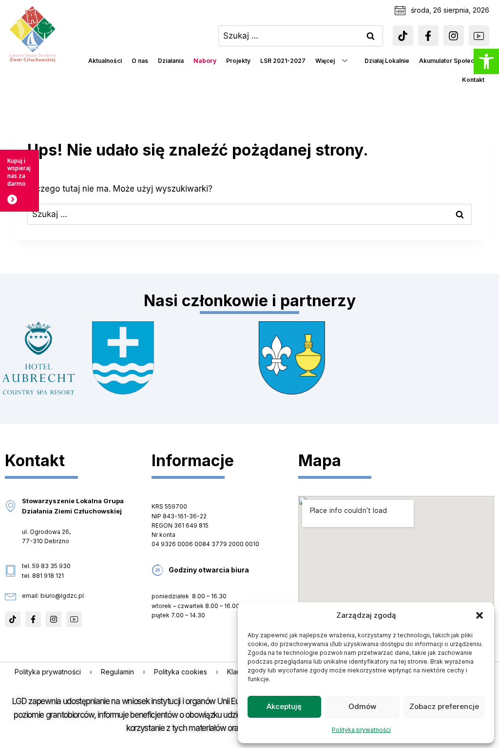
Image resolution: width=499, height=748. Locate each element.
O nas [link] (140, 60)
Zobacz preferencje (444, 706)
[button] (479, 615)
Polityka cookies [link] (180, 672)
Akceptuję (284, 706)
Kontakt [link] (473, 79)
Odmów (362, 706)
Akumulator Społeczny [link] (451, 60)
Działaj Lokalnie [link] (387, 60)
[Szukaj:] (300, 35)
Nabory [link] (204, 60)
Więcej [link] (325, 60)
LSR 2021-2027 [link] (283, 60)
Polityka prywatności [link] (361, 729)
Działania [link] (171, 60)
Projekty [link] (238, 60)
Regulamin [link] (117, 672)
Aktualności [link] (105, 60)
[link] (486, 61)
